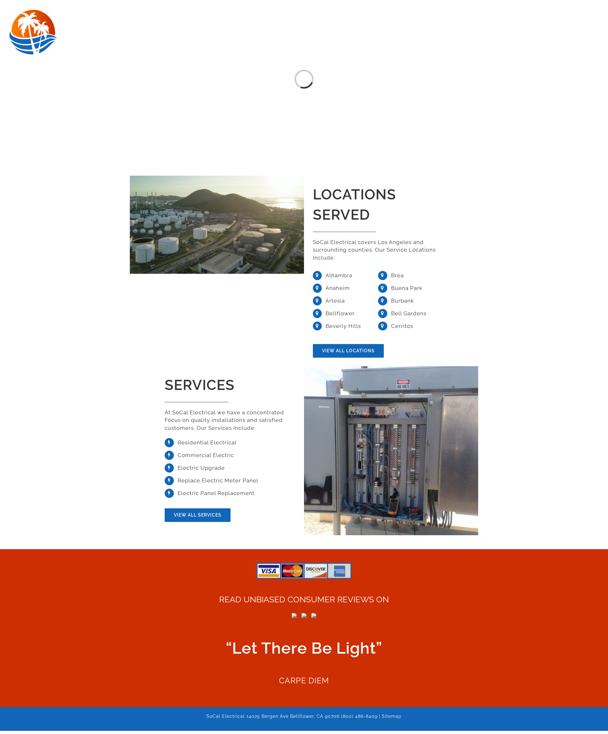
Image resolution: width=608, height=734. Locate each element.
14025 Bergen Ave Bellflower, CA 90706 (292, 716)
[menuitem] (299, 13)
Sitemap (392, 716)
